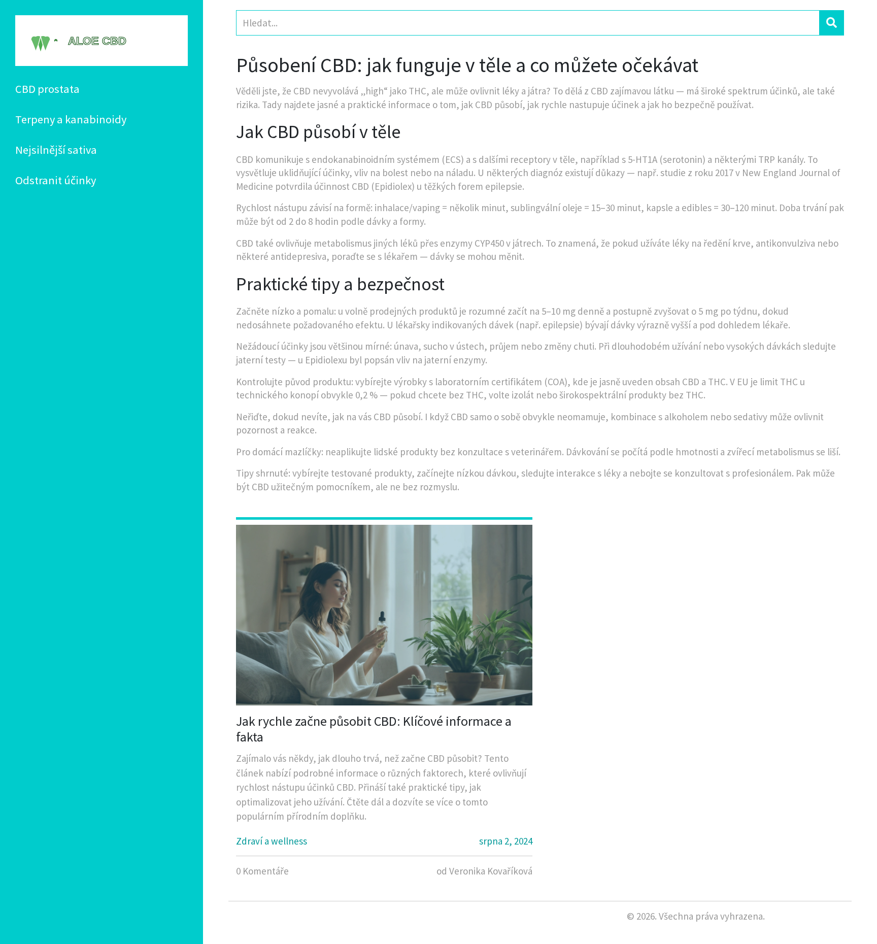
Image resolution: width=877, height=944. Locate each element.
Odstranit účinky (55, 180)
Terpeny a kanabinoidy (70, 119)
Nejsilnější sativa (56, 150)
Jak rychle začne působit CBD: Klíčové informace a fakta (374, 729)
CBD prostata (47, 89)
